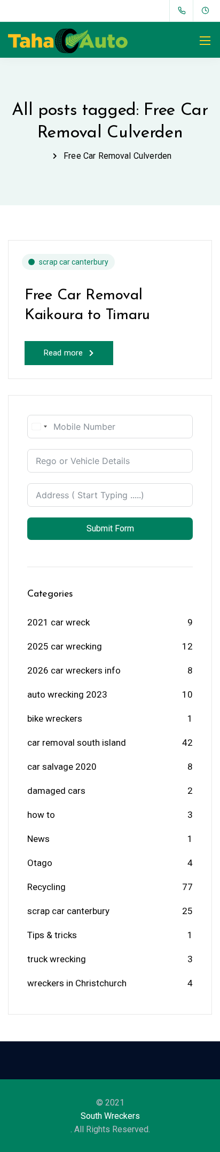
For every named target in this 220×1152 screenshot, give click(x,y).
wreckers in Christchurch (77, 983)
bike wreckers (54, 718)
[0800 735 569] (184, 10)
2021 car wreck (58, 622)
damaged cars (56, 790)
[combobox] (39, 426)
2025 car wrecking (64, 646)
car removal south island (76, 742)
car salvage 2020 (62, 766)
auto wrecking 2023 (67, 694)
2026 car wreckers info (74, 670)
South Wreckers (110, 1116)
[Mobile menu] (205, 40)
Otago (39, 862)
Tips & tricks (52, 935)
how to (41, 814)
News (38, 838)
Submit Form (110, 528)
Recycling (46, 887)
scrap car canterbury (73, 262)
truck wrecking (56, 959)
